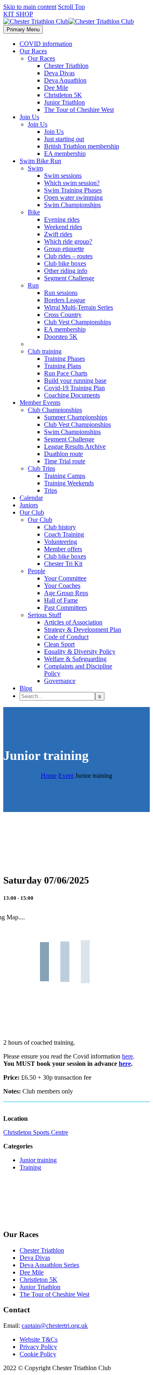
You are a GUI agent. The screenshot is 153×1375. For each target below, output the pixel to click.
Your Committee (65, 578)
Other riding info (65, 270)
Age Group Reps (66, 592)
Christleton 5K (63, 95)
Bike (34, 212)
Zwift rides (58, 234)
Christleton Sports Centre (35, 1132)
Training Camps (64, 475)
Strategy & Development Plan (82, 629)
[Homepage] (68, 21)
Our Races (33, 51)
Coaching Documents (72, 395)
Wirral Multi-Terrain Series (78, 307)
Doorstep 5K (61, 336)
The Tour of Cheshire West (79, 109)
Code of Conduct (66, 636)
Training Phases (64, 358)
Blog (26, 688)
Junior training (38, 1160)
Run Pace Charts (65, 373)
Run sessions (61, 292)
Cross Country (63, 314)
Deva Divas (59, 73)
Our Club (32, 512)
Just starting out (64, 138)
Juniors (29, 505)
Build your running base (75, 380)
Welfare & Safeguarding (75, 658)
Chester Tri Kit (63, 563)
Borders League (64, 300)
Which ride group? (68, 241)
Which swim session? (72, 182)
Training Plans (62, 365)
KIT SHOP (18, 14)
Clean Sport (59, 644)
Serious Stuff (44, 614)
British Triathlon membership (81, 146)
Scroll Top (71, 6)
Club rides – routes (68, 256)
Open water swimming (73, 197)
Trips (50, 490)
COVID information (46, 43)
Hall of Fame (61, 600)
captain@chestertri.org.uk (55, 1325)
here (127, 1056)
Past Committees (65, 607)
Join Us (29, 116)
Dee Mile (56, 87)
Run (33, 285)
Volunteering (60, 541)
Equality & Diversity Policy (79, 651)
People (36, 570)
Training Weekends (69, 483)
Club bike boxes (65, 263)
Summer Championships (75, 417)
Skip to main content (29, 6)
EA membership (65, 153)
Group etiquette (64, 248)
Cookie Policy (38, 1354)
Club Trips (41, 468)
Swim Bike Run (40, 160)
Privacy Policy (38, 1346)
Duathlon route (63, 453)
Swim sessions (63, 175)
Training (30, 1167)
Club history (60, 527)
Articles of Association (73, 622)
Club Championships (55, 409)
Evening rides (62, 219)
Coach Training (64, 534)
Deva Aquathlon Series (49, 1265)
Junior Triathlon (64, 102)
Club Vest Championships (77, 322)
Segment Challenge (69, 278)
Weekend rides (63, 226)
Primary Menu (23, 29)
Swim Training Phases (73, 190)
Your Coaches (62, 585)
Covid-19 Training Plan (74, 387)
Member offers (63, 549)
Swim (35, 168)
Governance (59, 680)
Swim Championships (72, 204)
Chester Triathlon (66, 65)
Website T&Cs (39, 1339)
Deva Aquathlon (65, 80)
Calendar (31, 497)
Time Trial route (64, 461)
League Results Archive (75, 446)
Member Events (40, 402)
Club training (45, 351)
